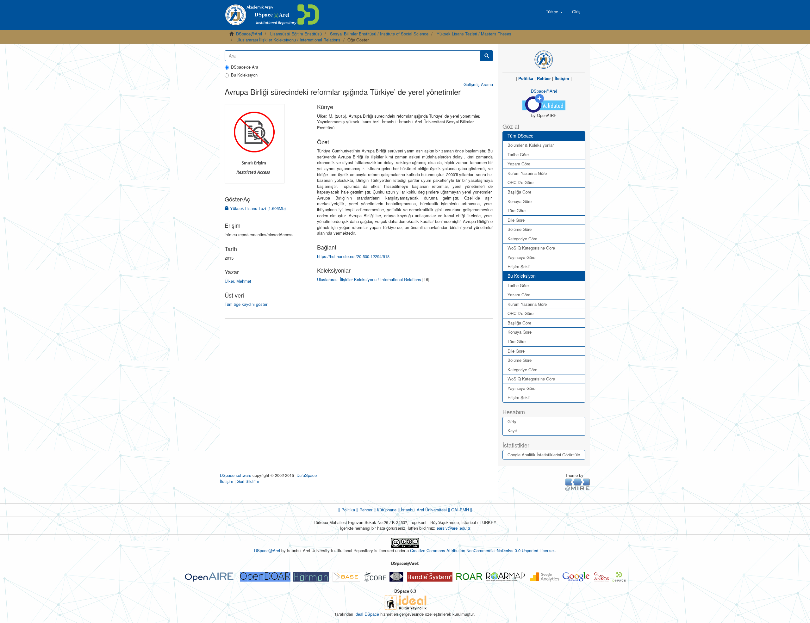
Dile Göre (516, 220)
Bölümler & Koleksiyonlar (531, 145)
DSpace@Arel (249, 34)
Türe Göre (517, 210)
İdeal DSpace (366, 614)
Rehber (544, 78)
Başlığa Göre (519, 192)
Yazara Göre (519, 164)
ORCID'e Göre (520, 182)
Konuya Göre (520, 201)
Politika (525, 78)
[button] (554, 12)
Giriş (512, 421)
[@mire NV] (577, 484)
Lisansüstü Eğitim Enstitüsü (296, 34)
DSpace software (235, 475)
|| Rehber (363, 510)
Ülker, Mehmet (238, 281)
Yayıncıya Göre (521, 257)
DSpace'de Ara (244, 67)
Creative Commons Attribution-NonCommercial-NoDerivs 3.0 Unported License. (482, 550)
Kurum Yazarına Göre (527, 173)
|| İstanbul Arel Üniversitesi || (423, 510)
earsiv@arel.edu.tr (453, 528)
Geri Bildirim (248, 481)
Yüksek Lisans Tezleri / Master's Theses (474, 34)
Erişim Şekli (519, 266)
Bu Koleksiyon (244, 75)
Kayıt (512, 431)
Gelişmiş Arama (478, 84)
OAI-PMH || (461, 510)
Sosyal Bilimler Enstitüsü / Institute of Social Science (379, 34)
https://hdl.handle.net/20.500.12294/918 (353, 256)
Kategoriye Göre (522, 239)
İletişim (562, 78)
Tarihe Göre (518, 154)
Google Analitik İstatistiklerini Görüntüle (544, 455)
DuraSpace (306, 475)
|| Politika (346, 510)
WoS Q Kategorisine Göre (531, 248)
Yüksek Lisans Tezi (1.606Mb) (257, 208)
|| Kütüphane (384, 510)
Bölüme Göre (520, 229)
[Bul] (486, 55)
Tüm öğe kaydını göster (246, 304)
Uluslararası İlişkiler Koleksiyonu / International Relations (288, 40)
